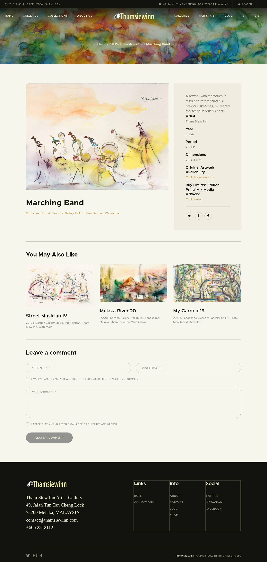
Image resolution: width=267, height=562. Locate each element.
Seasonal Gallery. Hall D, (68, 213)
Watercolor (112, 213)
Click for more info (200, 177)
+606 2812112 (39, 527)
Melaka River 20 (118, 311)
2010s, (30, 213)
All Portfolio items (123, 44)
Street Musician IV (46, 316)
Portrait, (46, 213)
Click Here (193, 199)
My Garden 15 (188, 311)
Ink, (38, 213)
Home (101, 44)
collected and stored (101, 424)
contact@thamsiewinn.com (52, 520)
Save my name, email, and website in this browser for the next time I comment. (85, 379)
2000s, (105, 318)
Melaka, (105, 322)
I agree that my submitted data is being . (74, 424)
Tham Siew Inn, (94, 213)
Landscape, (152, 318)
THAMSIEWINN (185, 555)
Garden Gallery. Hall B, (50, 322)
